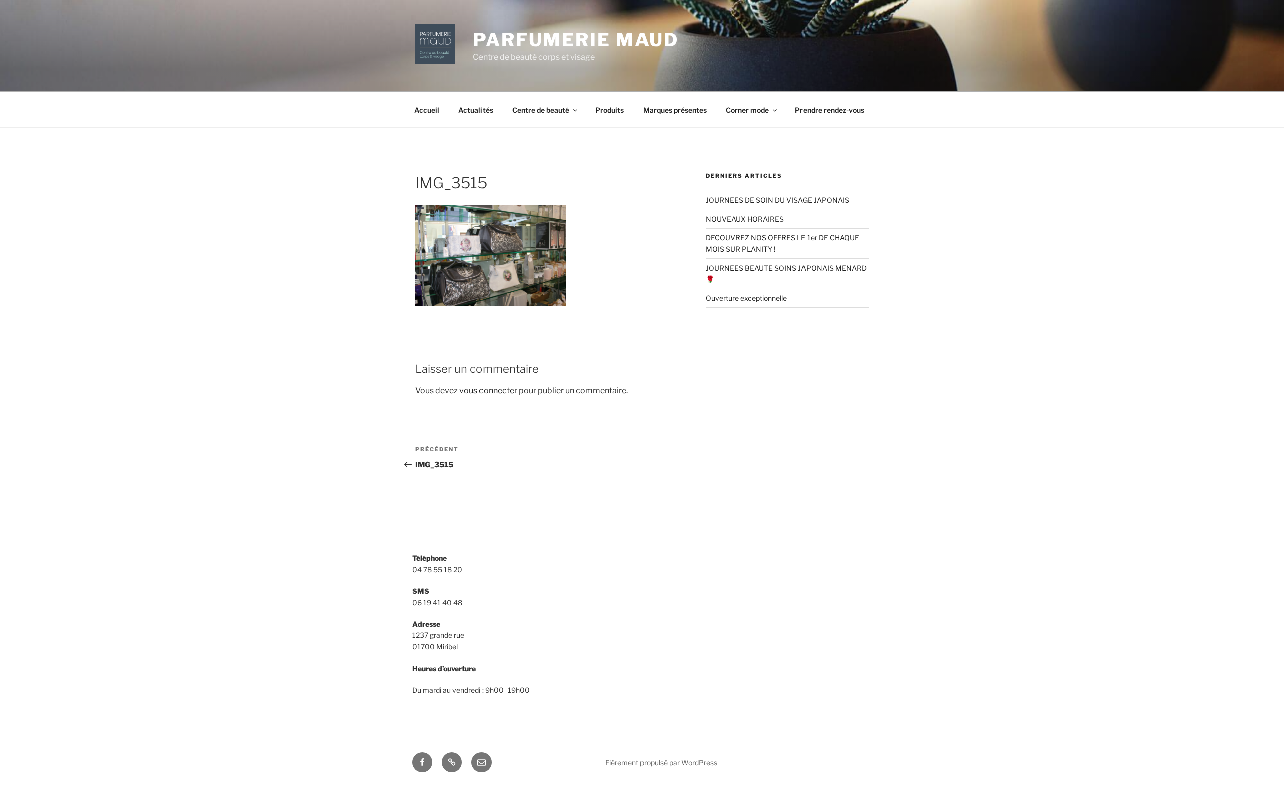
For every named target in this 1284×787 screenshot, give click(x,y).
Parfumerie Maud (576, 40)
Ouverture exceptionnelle (746, 298)
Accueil (426, 110)
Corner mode (747, 110)
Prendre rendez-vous (829, 110)
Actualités (475, 110)
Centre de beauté (540, 110)
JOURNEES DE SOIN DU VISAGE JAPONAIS (777, 200)
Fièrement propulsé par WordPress (661, 762)
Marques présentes (675, 110)
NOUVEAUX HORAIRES (745, 219)
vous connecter (488, 391)
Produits (609, 110)
